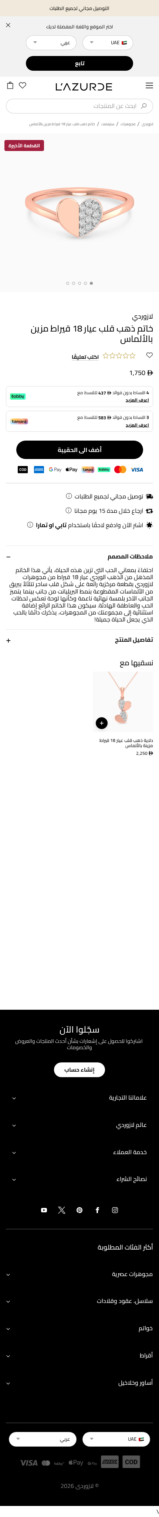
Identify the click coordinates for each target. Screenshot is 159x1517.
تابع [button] (79, 63)
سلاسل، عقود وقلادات (125, 1300)
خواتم (146, 1328)
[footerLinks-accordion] (79, 1098)
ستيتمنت (107, 124)
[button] (79, 556)
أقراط (146, 1355)
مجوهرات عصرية (132, 1273)
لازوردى (147, 124)
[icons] (115, 1211)
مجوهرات (128, 124)
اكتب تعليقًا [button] (85, 357)
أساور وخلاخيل (135, 1382)
